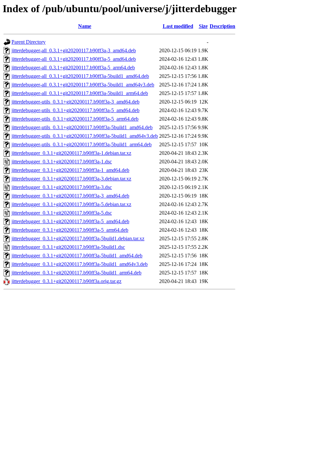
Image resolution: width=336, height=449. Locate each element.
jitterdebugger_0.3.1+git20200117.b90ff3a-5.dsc (61, 213)
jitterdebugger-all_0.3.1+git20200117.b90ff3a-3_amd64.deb (73, 50)
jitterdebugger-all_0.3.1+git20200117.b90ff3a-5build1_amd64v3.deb (82, 84)
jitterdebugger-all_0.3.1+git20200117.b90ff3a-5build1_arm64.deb (79, 93)
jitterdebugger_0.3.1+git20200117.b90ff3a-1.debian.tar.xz (71, 153)
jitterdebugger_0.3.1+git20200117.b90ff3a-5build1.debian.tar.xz (77, 238)
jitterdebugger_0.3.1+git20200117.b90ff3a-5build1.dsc (68, 247)
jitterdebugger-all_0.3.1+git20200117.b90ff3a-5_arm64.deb (73, 67)
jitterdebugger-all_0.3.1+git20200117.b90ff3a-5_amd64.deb (73, 59)
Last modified (178, 26)
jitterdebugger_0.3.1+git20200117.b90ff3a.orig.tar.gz (66, 281)
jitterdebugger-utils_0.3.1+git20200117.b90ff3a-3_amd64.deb (75, 102)
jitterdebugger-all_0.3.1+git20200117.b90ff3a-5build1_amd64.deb (80, 76)
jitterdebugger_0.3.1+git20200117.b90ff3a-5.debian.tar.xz (71, 204)
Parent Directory (28, 42)
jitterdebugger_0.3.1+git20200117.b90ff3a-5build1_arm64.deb (76, 272)
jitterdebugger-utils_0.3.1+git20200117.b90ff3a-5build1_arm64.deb (81, 144)
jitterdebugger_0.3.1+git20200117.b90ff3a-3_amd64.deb (70, 196)
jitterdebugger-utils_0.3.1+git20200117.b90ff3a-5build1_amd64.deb (82, 127)
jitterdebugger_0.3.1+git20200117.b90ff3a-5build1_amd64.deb (76, 255)
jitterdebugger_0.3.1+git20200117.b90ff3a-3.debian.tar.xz (71, 178)
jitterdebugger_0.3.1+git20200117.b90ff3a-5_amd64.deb (70, 221)
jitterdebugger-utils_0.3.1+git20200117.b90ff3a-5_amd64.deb (75, 110)
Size (203, 26)
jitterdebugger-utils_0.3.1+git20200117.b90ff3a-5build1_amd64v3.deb (84, 136)
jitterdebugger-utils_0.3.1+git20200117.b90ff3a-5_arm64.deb (74, 119)
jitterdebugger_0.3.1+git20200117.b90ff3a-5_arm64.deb (69, 230)
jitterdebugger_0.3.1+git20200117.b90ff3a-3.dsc (61, 187)
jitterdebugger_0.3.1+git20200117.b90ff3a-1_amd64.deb (70, 170)
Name (84, 26)
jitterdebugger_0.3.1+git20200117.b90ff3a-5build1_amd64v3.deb (79, 264)
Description (222, 26)
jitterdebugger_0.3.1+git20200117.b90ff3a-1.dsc (61, 161)
